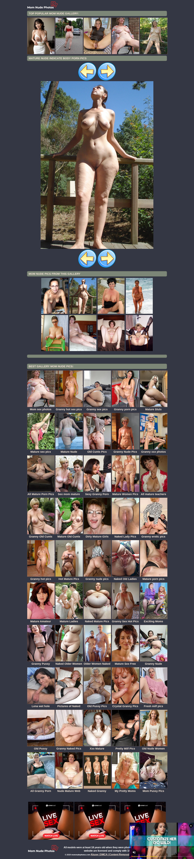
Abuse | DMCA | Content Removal (110, 854)
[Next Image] (106, 80)
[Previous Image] (87, 80)
